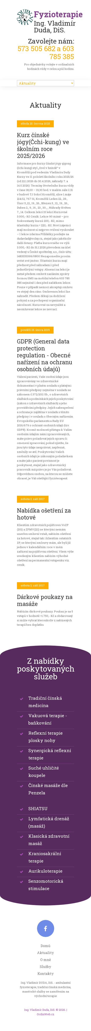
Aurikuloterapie (45, 871)
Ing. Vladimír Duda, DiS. (39, 1010)
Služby (45, 966)
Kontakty (45, 973)
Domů (45, 946)
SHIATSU (38, 808)
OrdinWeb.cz (45, 1014)
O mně (45, 959)
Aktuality (45, 952)
